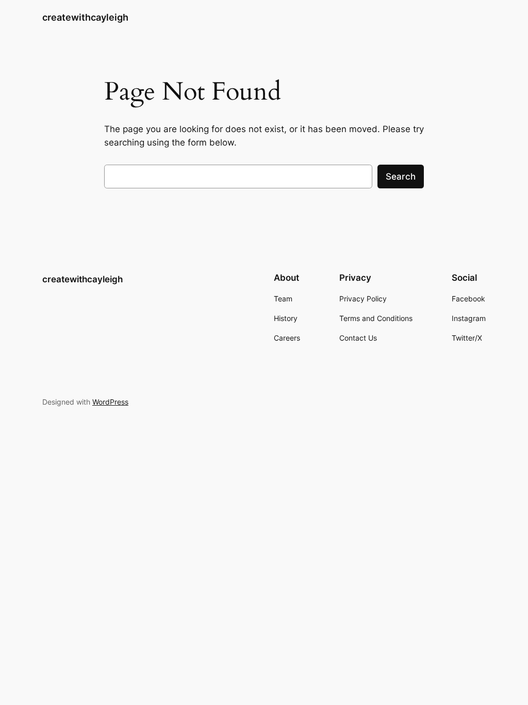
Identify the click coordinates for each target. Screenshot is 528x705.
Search (401, 176)
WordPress (110, 401)
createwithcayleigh (85, 17)
